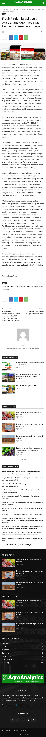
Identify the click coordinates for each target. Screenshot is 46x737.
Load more (22, 459)
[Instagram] (28, 720)
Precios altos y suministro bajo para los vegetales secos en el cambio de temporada (29, 450)
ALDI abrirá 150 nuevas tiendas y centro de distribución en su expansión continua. (29, 376)
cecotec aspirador (8, 539)
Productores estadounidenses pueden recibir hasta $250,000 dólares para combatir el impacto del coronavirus (11, 315)
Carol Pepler (6, 508)
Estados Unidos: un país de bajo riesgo (18, 545)
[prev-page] (3, 397)
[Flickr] (23, 720)
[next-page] (7, 397)
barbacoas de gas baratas (10, 526)
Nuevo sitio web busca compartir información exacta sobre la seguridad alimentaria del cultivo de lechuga (22, 520)
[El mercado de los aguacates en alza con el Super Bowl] (8, 366)
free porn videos (7, 518)
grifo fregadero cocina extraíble (12, 490)
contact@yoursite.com (18, 705)
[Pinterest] (21, 37)
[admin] (3, 32)
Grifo (4, 496)
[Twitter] (16, 37)
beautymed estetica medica (11, 472)
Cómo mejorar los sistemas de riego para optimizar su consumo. (34, 313)
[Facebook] (11, 37)
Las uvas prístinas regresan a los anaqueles (28, 514)
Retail (9, 9)
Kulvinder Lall (6, 514)
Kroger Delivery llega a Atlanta (26, 386)
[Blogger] (12, 720)
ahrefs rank (6, 484)
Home (4, 9)
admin (9, 32)
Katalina (5, 502)
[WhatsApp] (26, 37)
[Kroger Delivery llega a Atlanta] (8, 389)
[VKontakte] (33, 720)
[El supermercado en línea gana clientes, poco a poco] (8, 427)
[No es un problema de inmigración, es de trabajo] (8, 439)
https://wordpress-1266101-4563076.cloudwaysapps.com (23, 348)
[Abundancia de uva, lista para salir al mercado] (8, 415)
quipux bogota (7, 478)
